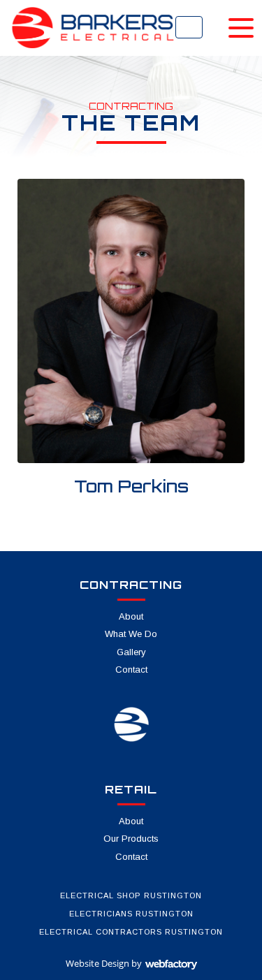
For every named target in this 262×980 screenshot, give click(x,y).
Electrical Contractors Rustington (131, 932)
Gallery (131, 652)
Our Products (131, 838)
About (131, 616)
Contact (131, 669)
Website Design (97, 963)
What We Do (131, 634)
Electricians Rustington (131, 913)
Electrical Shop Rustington (131, 895)
